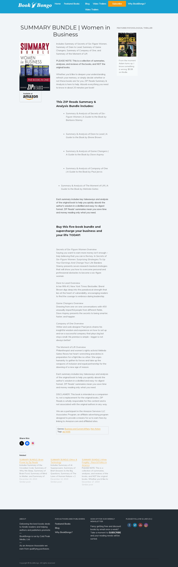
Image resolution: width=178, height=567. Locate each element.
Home (58, 3)
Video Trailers (99, 3)
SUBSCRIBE (115, 532)
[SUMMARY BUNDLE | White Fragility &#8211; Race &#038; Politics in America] (97, 472)
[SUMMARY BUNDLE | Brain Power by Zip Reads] (35, 470)
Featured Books (72, 3)
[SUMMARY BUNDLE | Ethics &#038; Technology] (66, 470)
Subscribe (117, 3)
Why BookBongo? (137, 3)
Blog (87, 3)
